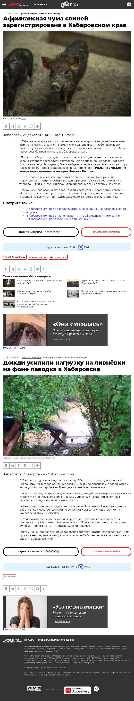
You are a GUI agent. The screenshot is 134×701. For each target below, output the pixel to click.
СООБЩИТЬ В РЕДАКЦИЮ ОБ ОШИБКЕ (56, 640)
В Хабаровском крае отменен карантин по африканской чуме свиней (74, 215)
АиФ (23, 118)
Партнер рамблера (52, 689)
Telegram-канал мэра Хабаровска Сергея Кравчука (29, 458)
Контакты (29, 640)
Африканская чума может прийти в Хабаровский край (35, 292)
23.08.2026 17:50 (11, 357)
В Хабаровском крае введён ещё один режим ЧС (59, 219)
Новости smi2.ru (14, 347)
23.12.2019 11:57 (10, 13)
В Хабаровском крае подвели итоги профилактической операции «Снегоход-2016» (35, 304)
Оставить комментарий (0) (106, 232)
